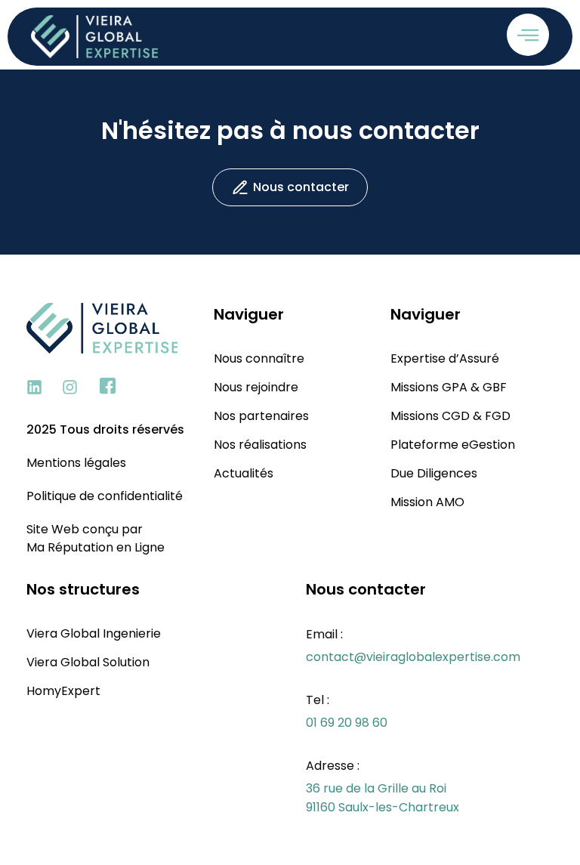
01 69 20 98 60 (346, 722)
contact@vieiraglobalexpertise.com (413, 657)
